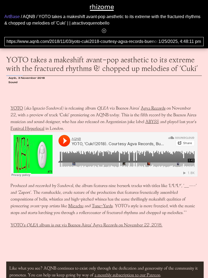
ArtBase (12, 16)
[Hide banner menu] (104, 30)
